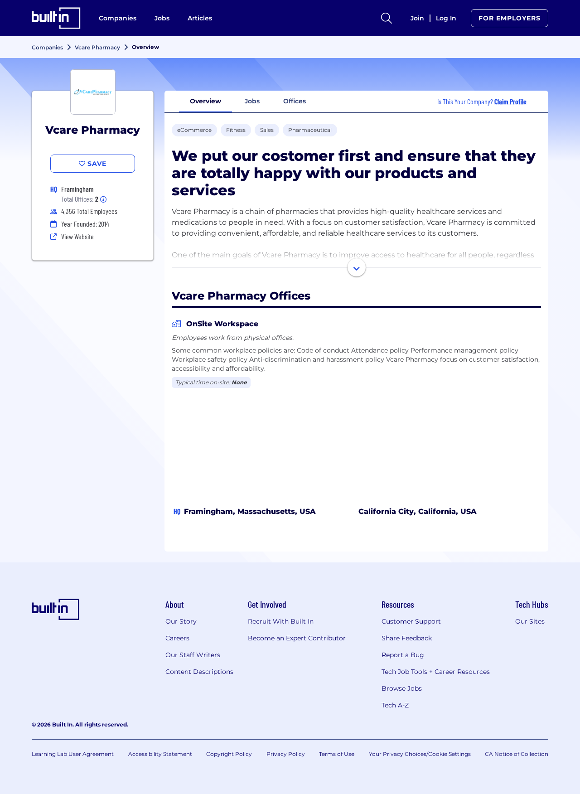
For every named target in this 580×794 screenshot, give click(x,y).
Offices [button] (294, 101)
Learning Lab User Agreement (73, 753)
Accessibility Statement (160, 753)
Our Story (181, 621)
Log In (446, 18)
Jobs (162, 18)
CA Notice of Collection (516, 753)
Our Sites (530, 621)
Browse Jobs (402, 688)
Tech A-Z (395, 705)
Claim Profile (510, 101)
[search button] (386, 18)
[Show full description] (357, 267)
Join (417, 18)
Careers (177, 638)
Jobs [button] (252, 101)
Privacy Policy (285, 753)
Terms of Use (336, 753)
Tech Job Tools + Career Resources (436, 672)
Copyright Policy (229, 753)
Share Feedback (407, 638)
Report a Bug (403, 655)
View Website (77, 236)
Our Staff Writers (192, 655)
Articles (200, 18)
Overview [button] (205, 101)
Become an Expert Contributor (297, 638)
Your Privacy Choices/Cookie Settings (420, 753)
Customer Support (411, 621)
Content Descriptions (199, 672)
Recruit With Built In (281, 621)
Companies (117, 18)
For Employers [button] (509, 18)
